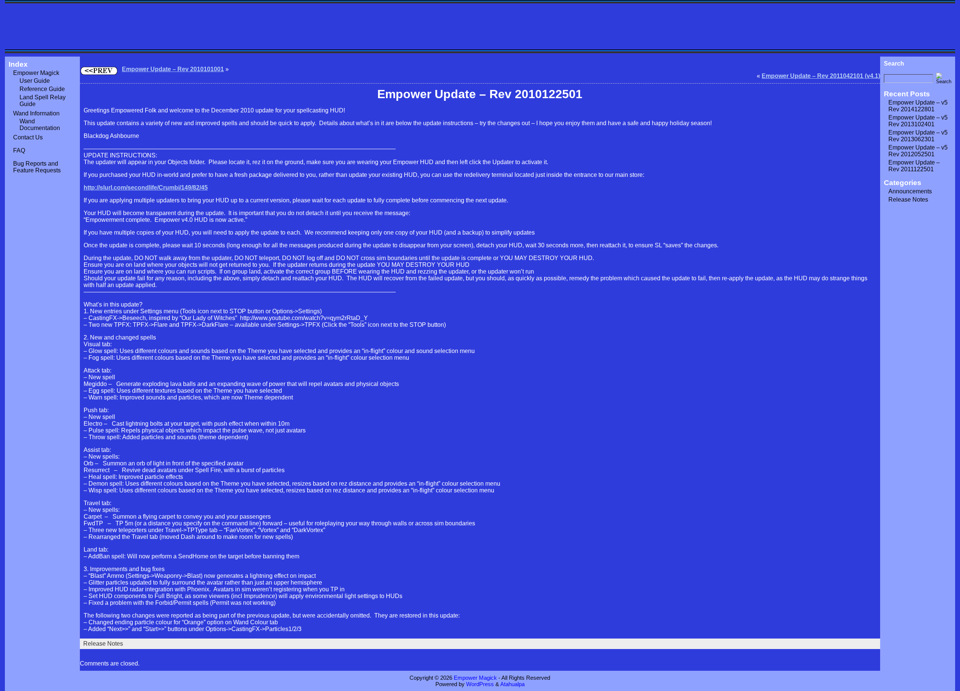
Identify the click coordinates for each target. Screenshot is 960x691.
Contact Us (28, 137)
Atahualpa (512, 684)
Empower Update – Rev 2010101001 (173, 69)
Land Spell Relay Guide (43, 100)
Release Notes (103, 643)
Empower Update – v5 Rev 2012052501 (918, 150)
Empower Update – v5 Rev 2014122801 (918, 105)
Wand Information (36, 113)
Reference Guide (42, 89)
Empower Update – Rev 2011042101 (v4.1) (821, 76)
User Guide (35, 81)
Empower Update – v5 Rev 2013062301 (918, 135)
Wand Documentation (40, 124)
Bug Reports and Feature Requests (37, 166)
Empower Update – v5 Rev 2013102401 (918, 120)
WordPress (480, 684)
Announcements (910, 191)
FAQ (19, 150)
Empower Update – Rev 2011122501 (914, 165)
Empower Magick (36, 73)
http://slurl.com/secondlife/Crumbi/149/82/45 (146, 187)
